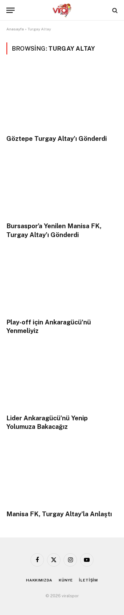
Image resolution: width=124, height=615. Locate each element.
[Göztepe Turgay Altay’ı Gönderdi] (62, 98)
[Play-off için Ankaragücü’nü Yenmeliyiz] (62, 282)
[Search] (114, 10)
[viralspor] (62, 10)
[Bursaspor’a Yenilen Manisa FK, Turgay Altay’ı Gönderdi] (62, 185)
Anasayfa (15, 29)
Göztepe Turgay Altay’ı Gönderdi (56, 138)
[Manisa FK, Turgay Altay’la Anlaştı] (62, 473)
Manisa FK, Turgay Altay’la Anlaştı (59, 514)
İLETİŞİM (88, 580)
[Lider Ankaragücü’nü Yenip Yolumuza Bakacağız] (62, 378)
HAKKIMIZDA (39, 580)
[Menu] (10, 10)
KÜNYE (65, 580)
